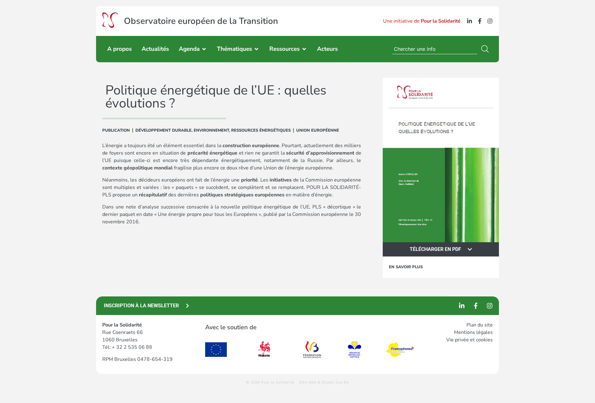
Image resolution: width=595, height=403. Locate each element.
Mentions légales (473, 332)
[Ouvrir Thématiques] (256, 49)
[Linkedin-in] (469, 21)
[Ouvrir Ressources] (304, 49)
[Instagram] (490, 21)
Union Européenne (317, 130)
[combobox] (434, 49)
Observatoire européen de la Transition (201, 21)
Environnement (211, 130)
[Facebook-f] (480, 21)
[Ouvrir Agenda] (204, 49)
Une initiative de (422, 21)
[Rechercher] (486, 49)
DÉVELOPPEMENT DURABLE (163, 130)
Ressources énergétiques (261, 130)
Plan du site (479, 325)
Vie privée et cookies (469, 339)
